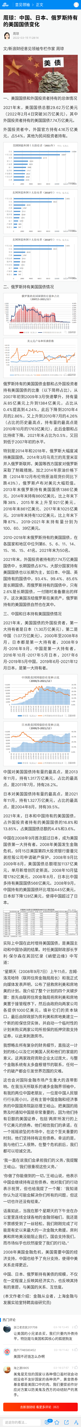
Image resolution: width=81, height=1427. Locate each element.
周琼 (16, 33)
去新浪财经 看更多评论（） (40, 1407)
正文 (39, 5)
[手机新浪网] (6, 5)
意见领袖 (22, 5)
